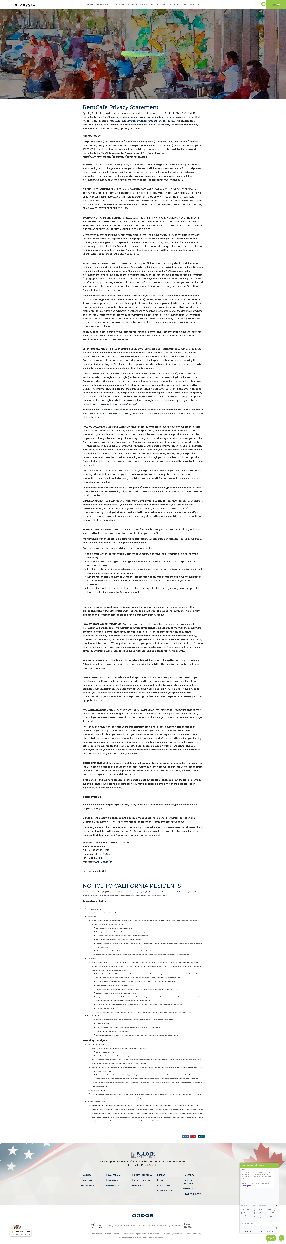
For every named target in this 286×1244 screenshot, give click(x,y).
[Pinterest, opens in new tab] (138, 1215)
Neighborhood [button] (148, 5)
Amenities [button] (101, 5)
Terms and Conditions (134, 1225)
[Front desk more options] (281, 1238)
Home (90, 5)
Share (186, 1136)
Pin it (194, 1136)
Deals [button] (193, 5)
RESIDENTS (183, 4)
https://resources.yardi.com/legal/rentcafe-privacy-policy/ (142, 120)
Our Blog (109, 1225)
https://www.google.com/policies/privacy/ (113, 404)
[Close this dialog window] (276, 1165)
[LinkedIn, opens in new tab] (143, 1215)
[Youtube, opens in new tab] (147, 1215)
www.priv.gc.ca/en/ (103, 861)
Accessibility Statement (169, 1225)
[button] (276, 4)
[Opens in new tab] (263, 4)
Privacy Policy (151, 1225)
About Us (119, 1225)
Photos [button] (131, 5)
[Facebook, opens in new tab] (134, 1215)
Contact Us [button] (166, 5)
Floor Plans (117, 5)
